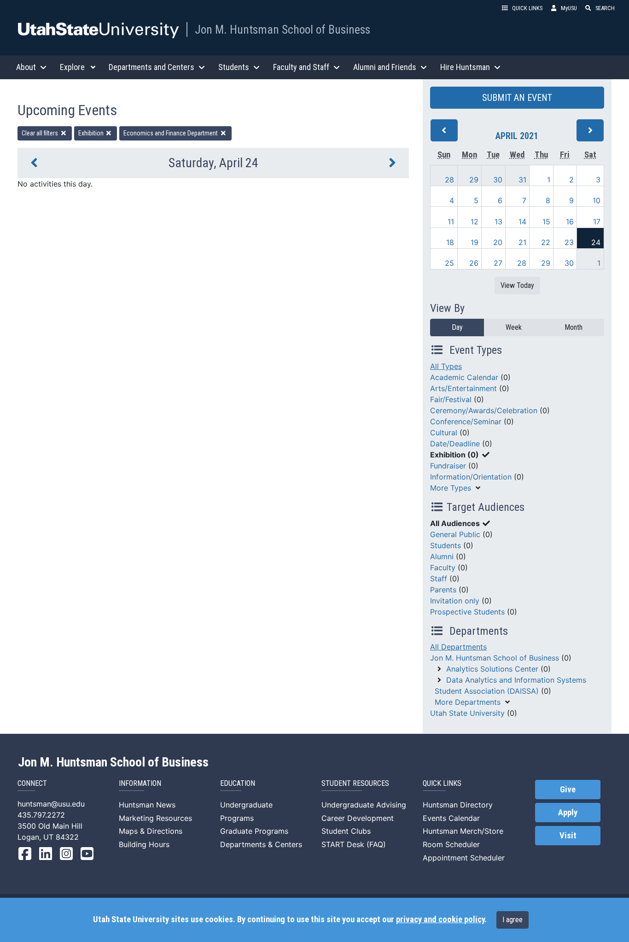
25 (449, 263)
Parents (443, 589)
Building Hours (144, 844)
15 (546, 221)
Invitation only (454, 600)
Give (568, 789)
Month (573, 327)
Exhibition (91, 133)
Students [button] (233, 67)
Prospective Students (467, 611)
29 (473, 179)
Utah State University (467, 713)
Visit (568, 836)
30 (497, 179)
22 (545, 242)
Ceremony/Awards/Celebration (483, 410)
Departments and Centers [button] (151, 67)
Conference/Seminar (465, 421)
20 (497, 242)
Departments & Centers (261, 844)
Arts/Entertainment (463, 388)
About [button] (26, 67)
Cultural (443, 432)
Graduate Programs (254, 831)
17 (596, 221)
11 (451, 221)
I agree (512, 919)
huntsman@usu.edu (51, 803)
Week (514, 327)
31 (522, 179)
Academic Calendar (464, 377)
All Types (446, 366)
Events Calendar (451, 818)
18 (450, 242)
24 (595, 242)
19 (474, 242)
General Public (455, 534)
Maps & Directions (150, 831)
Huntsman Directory (458, 804)
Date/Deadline (455, 443)
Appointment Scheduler (464, 857)
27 (498, 263)
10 (596, 200)
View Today (517, 285)
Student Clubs (346, 831)
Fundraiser (448, 465)
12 (474, 221)
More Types (450, 487)
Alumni (442, 556)
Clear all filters (40, 133)
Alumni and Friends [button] (384, 67)
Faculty (442, 567)
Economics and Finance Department (171, 133)
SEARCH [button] (605, 8)
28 (449, 179)
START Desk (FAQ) (353, 844)
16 (570, 221)
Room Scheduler (451, 844)
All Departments (458, 646)
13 (498, 221)
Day (457, 327)
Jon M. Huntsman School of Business (282, 29)
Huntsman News (147, 804)
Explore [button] (72, 67)
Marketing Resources (155, 818)
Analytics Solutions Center (492, 668)
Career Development (357, 818)
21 (522, 242)
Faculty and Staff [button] (301, 67)
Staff (438, 578)
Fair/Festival (451, 399)
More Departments (468, 702)
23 (569, 242)
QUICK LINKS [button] (527, 8)
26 (473, 263)
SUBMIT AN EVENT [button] (517, 97)
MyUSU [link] (569, 8)
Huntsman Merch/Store (463, 831)
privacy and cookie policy (440, 919)
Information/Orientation (471, 476)
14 (522, 221)
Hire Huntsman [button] (465, 67)
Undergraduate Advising (363, 804)
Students (445, 545)
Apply (567, 812)
